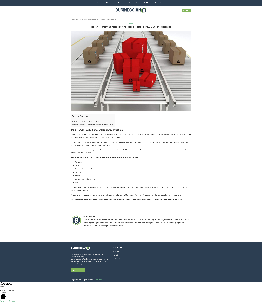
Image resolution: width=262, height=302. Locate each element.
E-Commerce (121, 3)
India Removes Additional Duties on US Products (88, 122)
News (81, 19)
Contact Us (116, 258)
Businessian (98, 280)
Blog (77, 19)
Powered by (7, 301)
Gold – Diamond (160, 3)
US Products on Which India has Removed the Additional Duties (92, 124)
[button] (131, 296)
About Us (116, 251)
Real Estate (147, 3)
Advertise (186, 10)
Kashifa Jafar (89, 216)
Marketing (109, 3)
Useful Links (118, 247)
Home (73, 19)
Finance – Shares (134, 3)
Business (100, 3)
